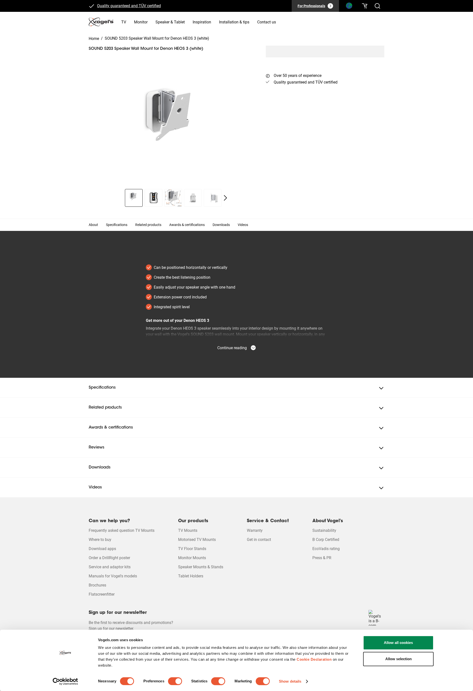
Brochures (97, 585)
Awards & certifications (187, 225)
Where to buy (100, 539)
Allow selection (398, 659)
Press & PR (321, 557)
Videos (243, 225)
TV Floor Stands (192, 548)
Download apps (102, 548)
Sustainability (324, 530)
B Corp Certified (325, 539)
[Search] (349, 7)
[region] (173, 125)
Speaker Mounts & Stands (200, 567)
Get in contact (259, 539)
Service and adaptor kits (110, 567)
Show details (290, 681)
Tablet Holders (190, 576)
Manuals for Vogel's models (113, 576)
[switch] (175, 681)
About (93, 225)
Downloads (221, 225)
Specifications (116, 225)
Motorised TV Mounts (197, 539)
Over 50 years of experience (297, 75)
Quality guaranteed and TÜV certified (129, 5)
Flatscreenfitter (102, 594)
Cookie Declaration (314, 659)
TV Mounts (187, 530)
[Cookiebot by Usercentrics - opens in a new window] (65, 681)
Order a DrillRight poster (109, 557)
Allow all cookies (398, 642)
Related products (148, 225)
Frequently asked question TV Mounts (121, 530)
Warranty (255, 530)
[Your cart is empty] (365, 6)
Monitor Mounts (192, 557)
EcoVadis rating (326, 548)
